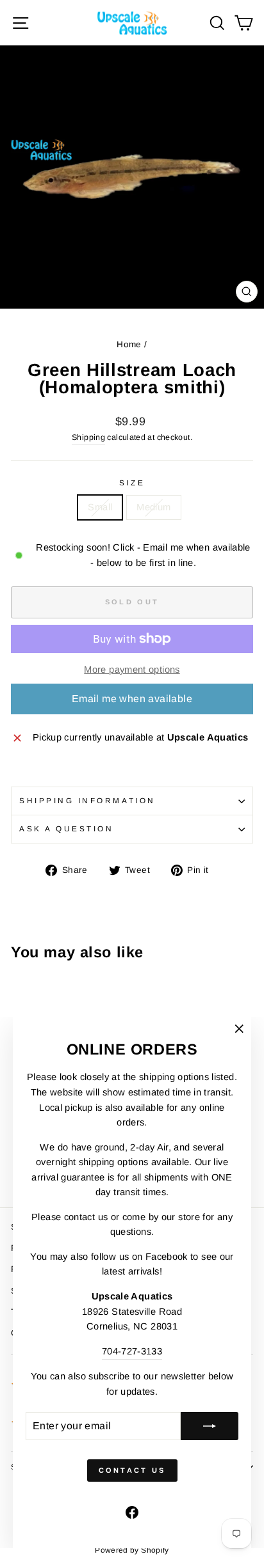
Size (132, 482)
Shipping (88, 437)
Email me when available (132, 698)
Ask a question (66, 828)
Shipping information (87, 800)
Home (129, 344)
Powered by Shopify (132, 1550)
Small (100, 507)
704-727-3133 (132, 1351)
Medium (153, 507)
